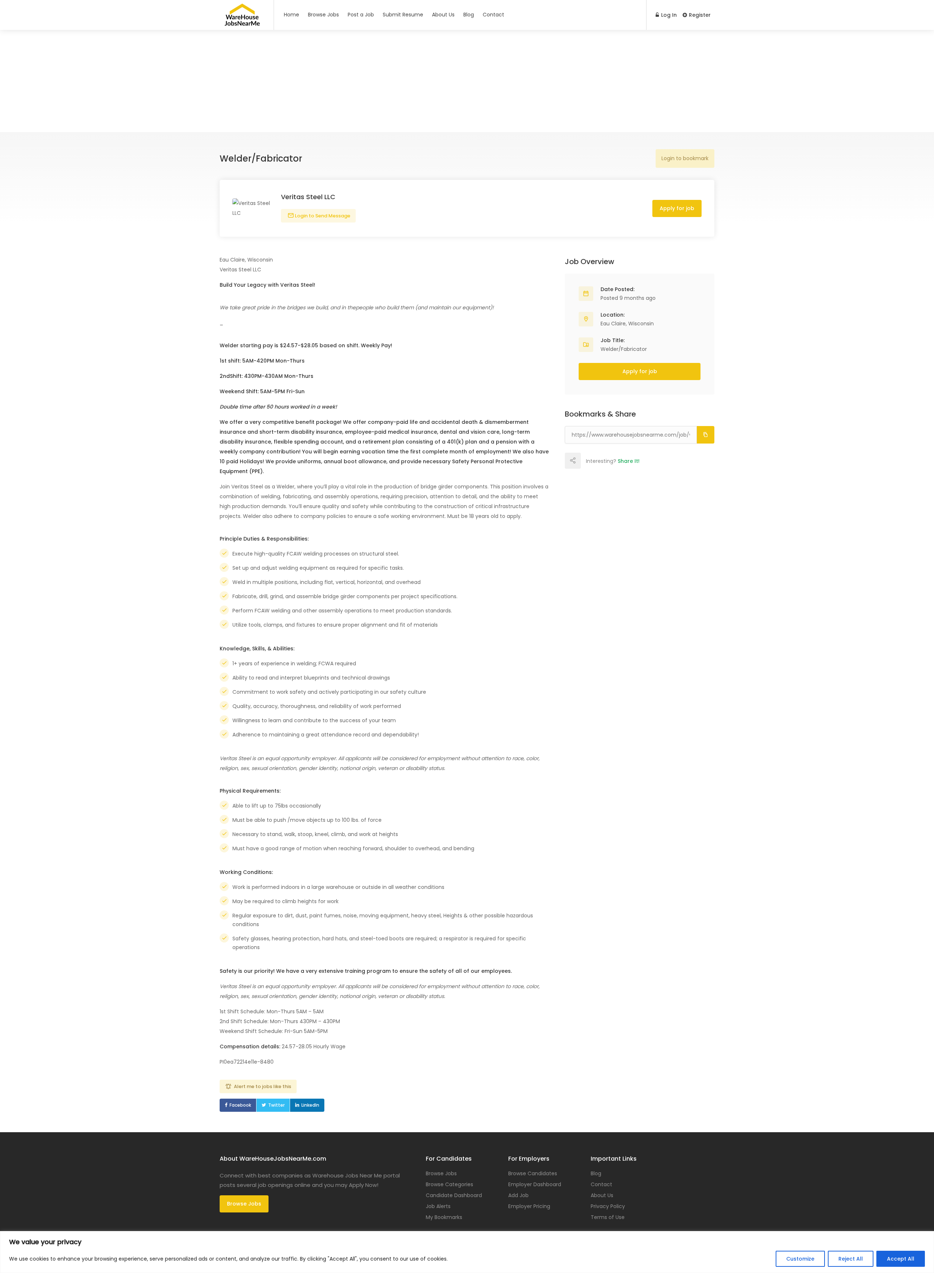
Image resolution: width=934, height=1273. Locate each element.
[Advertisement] (467, 81)
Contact (493, 14)
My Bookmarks (444, 1217)
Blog (468, 14)
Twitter (276, 1105)
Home (291, 14)
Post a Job (361, 14)
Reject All (850, 1258)
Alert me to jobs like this (262, 1086)
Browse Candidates (532, 1173)
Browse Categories (449, 1184)
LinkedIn (310, 1105)
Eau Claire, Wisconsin (627, 323)
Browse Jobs (323, 14)
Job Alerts (438, 1206)
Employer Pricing (529, 1206)
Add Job (518, 1195)
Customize (800, 1258)
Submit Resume (403, 14)
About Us (443, 14)
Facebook (240, 1105)
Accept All (900, 1258)
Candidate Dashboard (454, 1195)
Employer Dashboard (534, 1184)
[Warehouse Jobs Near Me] (242, 22)
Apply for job (677, 208)
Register (699, 15)
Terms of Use (608, 1217)
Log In (668, 15)
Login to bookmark (685, 158)
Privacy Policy (608, 1206)
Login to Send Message (322, 215)
